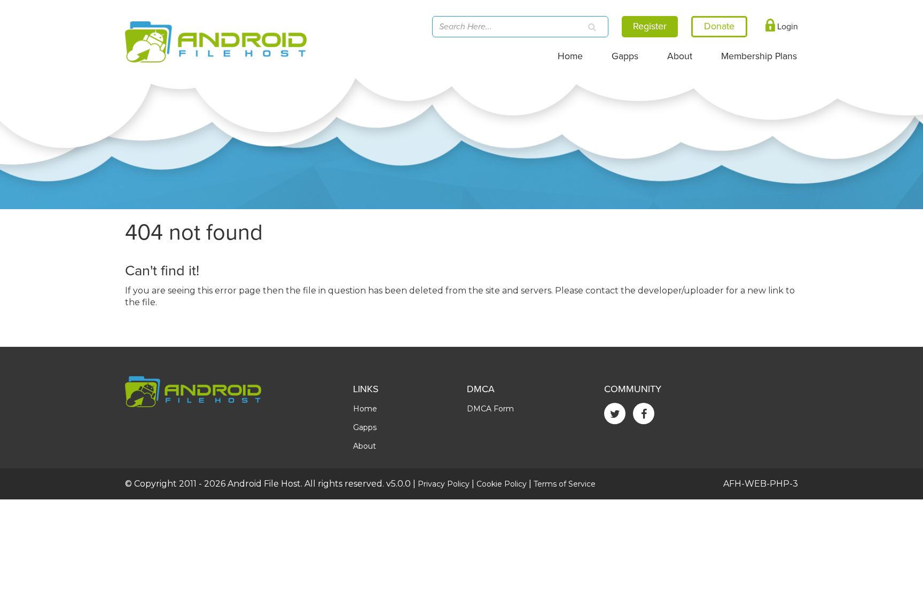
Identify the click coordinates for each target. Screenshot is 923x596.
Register (650, 26)
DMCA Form (490, 409)
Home (570, 56)
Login (786, 26)
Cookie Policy (501, 484)
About (679, 56)
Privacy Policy (444, 484)
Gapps (625, 56)
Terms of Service (565, 484)
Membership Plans (759, 56)
